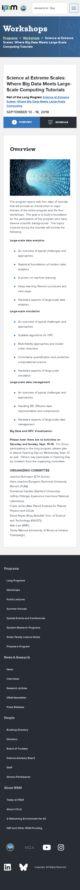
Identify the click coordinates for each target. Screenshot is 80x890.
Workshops (31, 38)
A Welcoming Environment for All (26, 818)
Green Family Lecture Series (23, 637)
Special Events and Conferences (26, 618)
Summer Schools (17, 609)
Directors (12, 739)
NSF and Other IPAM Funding (24, 828)
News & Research (17, 657)
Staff (9, 767)
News (10, 669)
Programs (10, 38)
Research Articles (17, 688)
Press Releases (15, 707)
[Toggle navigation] (73, 8)
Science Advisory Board (21, 758)
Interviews (13, 679)
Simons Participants (18, 777)
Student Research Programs (23, 627)
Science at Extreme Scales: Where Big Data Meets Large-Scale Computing (38, 101)
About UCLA (14, 809)
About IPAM (13, 788)
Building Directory (17, 730)
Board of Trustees (17, 748)
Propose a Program (18, 646)
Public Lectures (16, 599)
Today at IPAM (15, 800)
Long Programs (16, 580)
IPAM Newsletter (16, 697)
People (9, 718)
